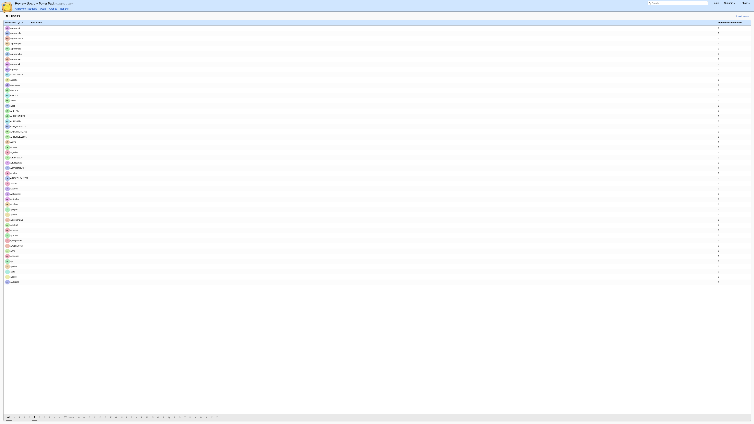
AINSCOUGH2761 (17, 178)
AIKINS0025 (14, 163)
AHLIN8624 (13, 121)
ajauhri (11, 214)
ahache (11, 80)
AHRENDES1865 (16, 137)
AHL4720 (12, 111)
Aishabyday (14, 194)
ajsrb (10, 271)
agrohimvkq (14, 54)
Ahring (11, 142)
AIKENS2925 (15, 157)
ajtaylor (11, 277)
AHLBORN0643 (15, 116)
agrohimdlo (13, 33)
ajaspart (12, 209)
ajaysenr (12, 230)
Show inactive (742, 16)
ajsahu (11, 266)
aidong (12, 147)
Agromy (12, 69)
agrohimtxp (13, 49)
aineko (12, 173)
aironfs (12, 183)
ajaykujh (12, 225)
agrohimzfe (13, 64)
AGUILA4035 (14, 74)
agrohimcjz (13, 28)
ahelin (11, 100)
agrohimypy (14, 59)
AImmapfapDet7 (16, 168)
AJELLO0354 (14, 245)
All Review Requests (26, 8)
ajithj (10, 251)
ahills (10, 106)
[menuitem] (730, 3)
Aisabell (12, 188)
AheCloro (12, 95)
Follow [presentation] (744, 3)
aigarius (12, 152)
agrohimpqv (14, 43)
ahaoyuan (13, 85)
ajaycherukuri (14, 219)
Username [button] (10, 22)
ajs (9, 261)
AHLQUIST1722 (16, 126)
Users (43, 8)
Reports (64, 8)
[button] (22, 22)
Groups (53, 8)
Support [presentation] (728, 3)
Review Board (35, 3)
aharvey (12, 90)
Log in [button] (716, 3)
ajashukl (12, 204)
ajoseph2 (12, 256)
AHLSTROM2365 (16, 132)
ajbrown (12, 235)
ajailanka (12, 199)
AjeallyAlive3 (14, 240)
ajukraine (12, 282)
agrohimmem (14, 38)
